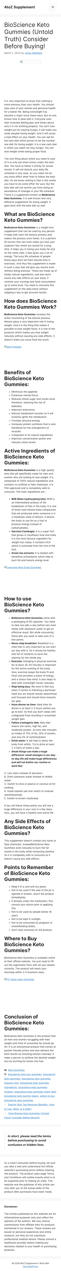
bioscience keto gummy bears (21, 1096)
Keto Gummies (16, 1070)
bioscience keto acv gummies (25, 1074)
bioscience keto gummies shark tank (35, 1091)
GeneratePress (30, 1266)
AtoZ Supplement (19, 7)
